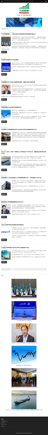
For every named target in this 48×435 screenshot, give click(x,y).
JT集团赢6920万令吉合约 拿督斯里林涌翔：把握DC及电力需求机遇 (18, 82)
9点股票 (23, 433)
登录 (36, 1)
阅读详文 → (4, 52)
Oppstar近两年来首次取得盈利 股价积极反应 (12, 224)
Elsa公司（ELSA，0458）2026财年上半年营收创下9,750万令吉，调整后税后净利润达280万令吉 (24, 409)
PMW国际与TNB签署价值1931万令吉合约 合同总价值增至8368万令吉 (18, 129)
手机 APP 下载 (3, 424)
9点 (2, 32)
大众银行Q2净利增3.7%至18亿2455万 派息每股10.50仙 (15, 247)
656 (15, 269)
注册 (41, 1)
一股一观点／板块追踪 (10, 32)
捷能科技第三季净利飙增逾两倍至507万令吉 (12, 202)
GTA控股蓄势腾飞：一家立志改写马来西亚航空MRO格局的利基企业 (18, 34)
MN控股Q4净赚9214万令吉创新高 (9, 59)
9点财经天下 (5, 32)
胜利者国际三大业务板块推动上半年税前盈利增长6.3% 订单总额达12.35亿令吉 (21, 177)
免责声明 (2, 422)
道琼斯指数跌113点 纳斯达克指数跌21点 (11, 107)
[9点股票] (24, 8)
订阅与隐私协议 (4, 421)
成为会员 (2, 426)
